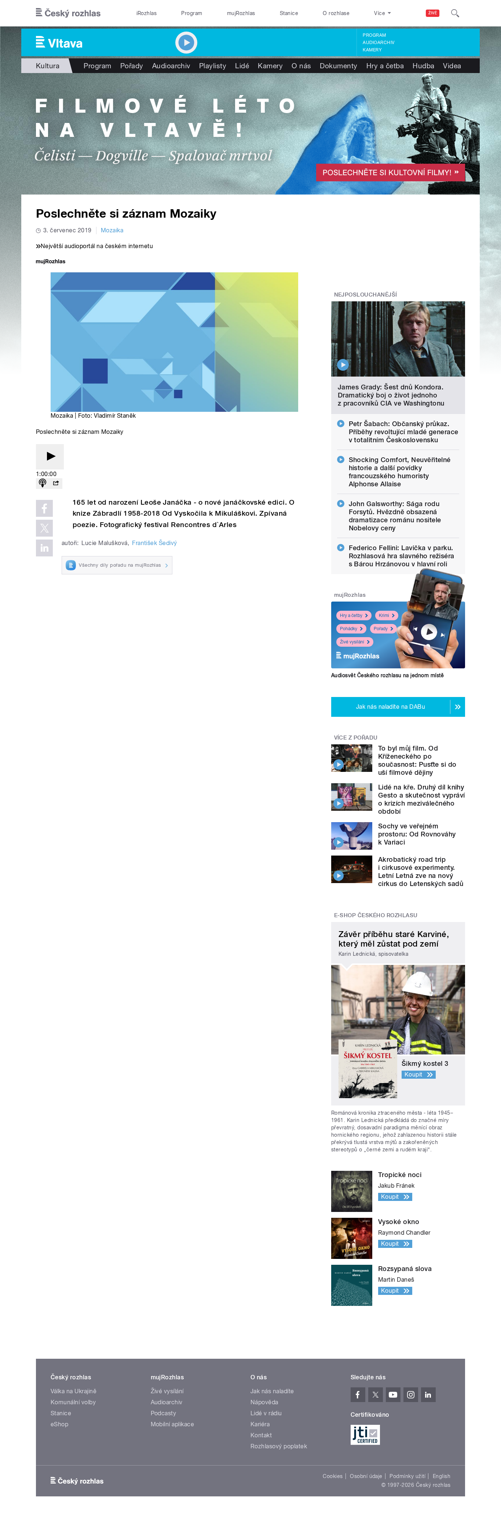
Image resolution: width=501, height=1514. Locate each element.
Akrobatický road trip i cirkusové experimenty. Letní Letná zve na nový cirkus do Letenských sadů (420, 871)
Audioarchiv (378, 42)
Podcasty (163, 1413)
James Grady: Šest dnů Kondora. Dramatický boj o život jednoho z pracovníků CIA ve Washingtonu (391, 395)
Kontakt (261, 1435)
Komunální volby (73, 1402)
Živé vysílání (352, 642)
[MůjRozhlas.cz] (50, 262)
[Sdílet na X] (44, 528)
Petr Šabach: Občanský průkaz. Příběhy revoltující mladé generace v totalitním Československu (403, 432)
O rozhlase (336, 13)
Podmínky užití (407, 1476)
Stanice (289, 13)
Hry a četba (385, 66)
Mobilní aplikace (172, 1424)
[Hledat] (455, 13)
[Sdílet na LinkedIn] (44, 548)
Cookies (333, 1476)
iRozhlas (146, 13)
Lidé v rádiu (266, 1413)
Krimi (384, 615)
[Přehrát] (50, 456)
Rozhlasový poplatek (279, 1446)
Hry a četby (351, 615)
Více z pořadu (356, 737)
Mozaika (112, 230)
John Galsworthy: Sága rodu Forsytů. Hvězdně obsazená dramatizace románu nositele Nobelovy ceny (395, 516)
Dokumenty (338, 66)
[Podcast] (42, 483)
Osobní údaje (366, 1476)
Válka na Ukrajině (73, 1391)
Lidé (242, 66)
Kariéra (260, 1424)
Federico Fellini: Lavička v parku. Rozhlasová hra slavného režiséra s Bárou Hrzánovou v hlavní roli (401, 556)
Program (191, 13)
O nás (301, 66)
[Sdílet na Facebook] (44, 508)
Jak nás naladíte (272, 1391)
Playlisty (212, 66)
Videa (452, 66)
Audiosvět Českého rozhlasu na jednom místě (387, 675)
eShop (59, 1424)
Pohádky (348, 628)
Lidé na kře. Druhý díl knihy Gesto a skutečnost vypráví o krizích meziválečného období (421, 799)
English (441, 1476)
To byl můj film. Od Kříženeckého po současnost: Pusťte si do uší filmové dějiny (417, 760)
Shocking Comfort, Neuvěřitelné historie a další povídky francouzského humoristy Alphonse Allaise (400, 472)
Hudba (423, 66)
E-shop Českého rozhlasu (376, 915)
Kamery (372, 49)
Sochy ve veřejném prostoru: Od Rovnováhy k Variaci (417, 834)
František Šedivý (154, 543)
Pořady (131, 66)
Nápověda (264, 1402)
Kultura (47, 66)
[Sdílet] (55, 483)
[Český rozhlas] (68, 13)
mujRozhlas (241, 13)
